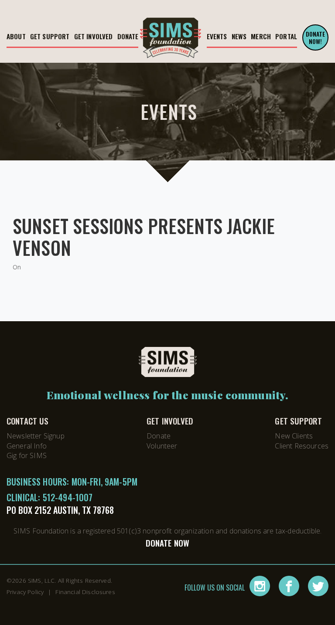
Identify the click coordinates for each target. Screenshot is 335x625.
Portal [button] (286, 36)
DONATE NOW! (315, 37)
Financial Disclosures (85, 592)
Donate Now (168, 543)
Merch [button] (261, 36)
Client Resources (301, 446)
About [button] (16, 36)
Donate (159, 436)
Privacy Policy (25, 592)
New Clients (294, 436)
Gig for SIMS (27, 455)
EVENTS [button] (217, 36)
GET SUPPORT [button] (50, 36)
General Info (27, 446)
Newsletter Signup (36, 436)
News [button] (239, 36)
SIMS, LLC (41, 580)
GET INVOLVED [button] (93, 36)
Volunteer (162, 446)
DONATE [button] (128, 36)
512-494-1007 (68, 497)
